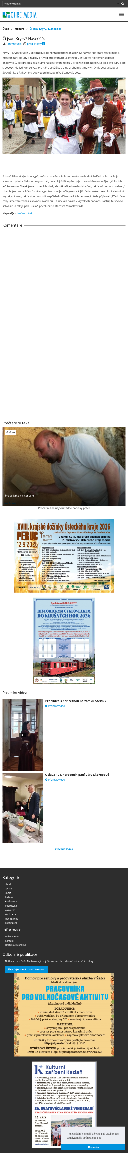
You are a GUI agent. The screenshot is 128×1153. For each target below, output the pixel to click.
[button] (102, 1138)
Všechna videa (64, 849)
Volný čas (10, 910)
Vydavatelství (12, 936)
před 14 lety (34, 44)
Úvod (5, 29)
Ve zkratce (10, 914)
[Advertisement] (64, 163)
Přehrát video (56, 706)
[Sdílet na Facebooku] (43, 44)
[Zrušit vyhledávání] (123, 3)
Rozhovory (11, 901)
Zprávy (8, 888)
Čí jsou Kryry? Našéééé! (45, 29)
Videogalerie (11, 918)
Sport (8, 892)
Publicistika (11, 905)
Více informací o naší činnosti (26, 969)
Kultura (19, 29)
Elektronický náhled (15, 944)
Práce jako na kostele (19, 495)
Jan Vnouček (15, 44)
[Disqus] (64, 276)
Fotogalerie (11, 922)
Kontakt (9, 940)
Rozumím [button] (93, 1147)
